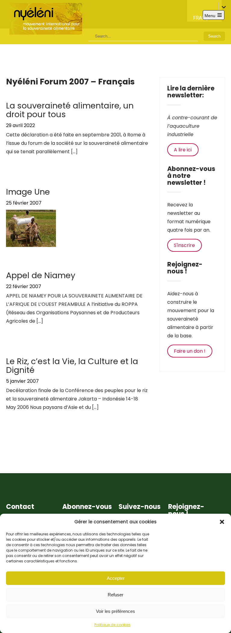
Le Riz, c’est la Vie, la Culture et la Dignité (72, 366)
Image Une (28, 191)
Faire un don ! (189, 351)
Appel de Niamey (40, 275)
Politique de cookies (112, 624)
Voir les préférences (115, 611)
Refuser (115, 594)
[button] (222, 522)
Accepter (116, 578)
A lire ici (183, 149)
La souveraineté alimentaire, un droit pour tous (70, 110)
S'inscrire (184, 245)
